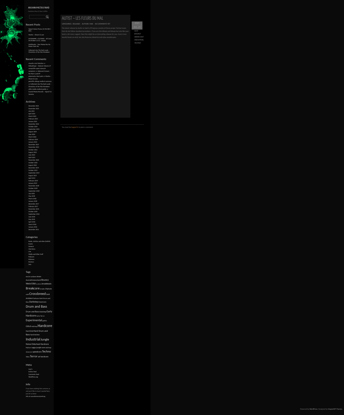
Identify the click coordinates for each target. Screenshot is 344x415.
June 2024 (31, 134)
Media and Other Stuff (35, 254)
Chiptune (48, 289)
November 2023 (33, 147)
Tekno (28, 357)
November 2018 (33, 186)
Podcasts (31, 257)
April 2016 (31, 222)
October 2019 (32, 170)
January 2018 (32, 201)
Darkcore (36, 298)
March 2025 (32, 116)
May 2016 (31, 219)
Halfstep (34, 326)
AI (29, 277)
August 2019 (32, 175)
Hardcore (45, 326)
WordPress (313, 409)
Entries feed (32, 372)
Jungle (45, 339)
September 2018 (33, 191)
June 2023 (31, 155)
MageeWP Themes (335, 409)
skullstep (48, 348)
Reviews (31, 262)
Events (30, 244)
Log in (30, 369)
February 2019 (33, 181)
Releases (76, 24)
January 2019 (32, 183)
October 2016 (32, 211)
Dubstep (42, 312)
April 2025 (31, 114)
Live (29, 251)
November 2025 (33, 109)
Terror (33, 356)
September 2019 (33, 173)
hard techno (35, 335)
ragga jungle (36, 348)
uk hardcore (43, 357)
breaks (42, 289)
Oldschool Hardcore (40, 344)
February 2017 (33, 206)
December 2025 (33, 106)
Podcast (28, 348)
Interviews (31, 249)
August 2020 (32, 165)
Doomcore (42, 302)
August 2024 (32, 132)
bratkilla (38, 284)
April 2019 (31, 178)
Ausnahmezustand (33, 280)
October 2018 (32, 188)
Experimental (34, 320)
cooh (27, 294)
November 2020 (33, 160)
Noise (28, 344)
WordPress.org (33, 377)
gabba (44, 321)
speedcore (37, 352)
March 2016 (32, 224)
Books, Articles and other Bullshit (39, 241)
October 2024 (32, 127)
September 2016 (33, 214)
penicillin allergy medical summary (39, 81)
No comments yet (102, 24)
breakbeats (46, 284)
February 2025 (33, 119)
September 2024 (33, 129)
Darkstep (33, 302)
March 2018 (32, 199)
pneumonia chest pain (35, 76)
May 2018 (31, 196)
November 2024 (33, 124)
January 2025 (32, 121)
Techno (137, 43)
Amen (39, 277)
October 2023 (32, 150)
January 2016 (32, 227)
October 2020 (32, 163)
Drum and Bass (36, 307)
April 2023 (31, 157)
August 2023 (32, 152)
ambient (33, 277)
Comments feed (33, 374)
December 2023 (33, 144)
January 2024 (32, 142)
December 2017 (33, 204)
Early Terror (40, 316)
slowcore (29, 352)
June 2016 (31, 217)
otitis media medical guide (37, 89)
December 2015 (33, 229)
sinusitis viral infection (35, 63)
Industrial (139, 40)
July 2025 (31, 111)
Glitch (28, 326)
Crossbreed (37, 294)
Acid (136, 31)
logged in (74, 127)
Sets (29, 264)
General (31, 246)
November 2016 (33, 209)
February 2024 (33, 139)
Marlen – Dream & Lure (36, 35)
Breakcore (33, 288)
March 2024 (32, 137)
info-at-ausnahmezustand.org (35, 396)
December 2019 (33, 168)
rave (43, 348)
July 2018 (31, 193)
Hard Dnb (29, 331)
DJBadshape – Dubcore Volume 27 (39, 66)
